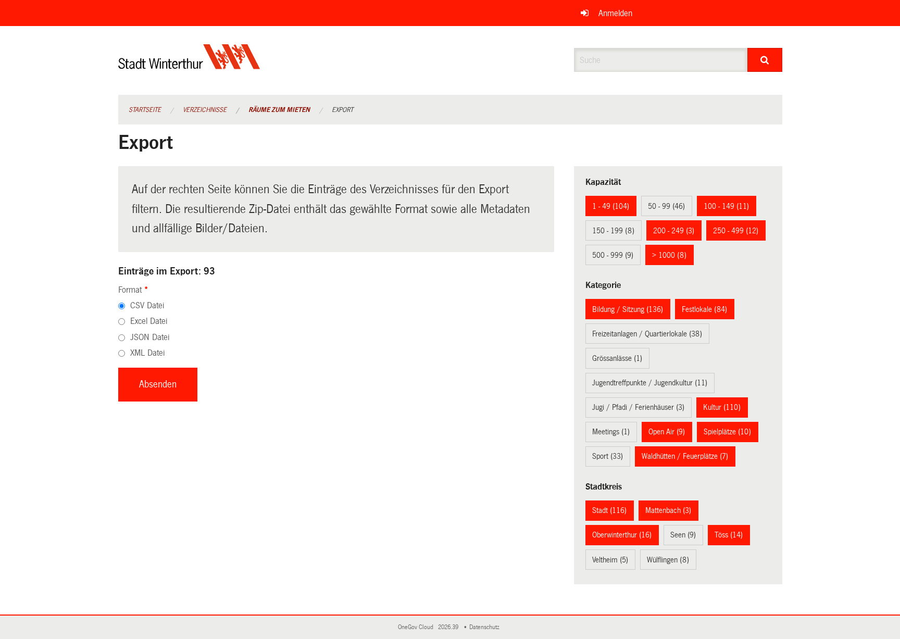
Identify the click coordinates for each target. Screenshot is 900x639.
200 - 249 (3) (673, 231)
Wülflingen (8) (668, 560)
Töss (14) (729, 535)
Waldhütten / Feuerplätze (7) (685, 456)
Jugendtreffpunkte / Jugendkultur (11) (649, 383)
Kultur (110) (722, 407)
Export (342, 110)
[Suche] (764, 60)
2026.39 (448, 627)
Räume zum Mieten (279, 110)
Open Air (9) (666, 432)
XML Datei (147, 352)
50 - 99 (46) (666, 206)
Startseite (145, 110)
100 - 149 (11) (726, 206)
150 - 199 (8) (613, 231)
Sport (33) (607, 456)
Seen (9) (683, 535)
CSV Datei (147, 305)
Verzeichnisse (205, 110)
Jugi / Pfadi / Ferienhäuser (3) (638, 407)
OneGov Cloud (417, 627)
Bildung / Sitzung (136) (627, 309)
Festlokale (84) (704, 309)
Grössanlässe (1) (617, 358)
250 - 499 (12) (735, 231)
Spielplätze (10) (727, 432)
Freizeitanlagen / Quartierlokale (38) (647, 334)
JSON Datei (149, 337)
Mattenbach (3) (668, 510)
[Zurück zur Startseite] (189, 65)
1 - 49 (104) (610, 206)
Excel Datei (148, 321)
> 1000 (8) (669, 255)
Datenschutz (486, 627)
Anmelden (615, 13)
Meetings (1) (611, 432)
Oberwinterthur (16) (622, 535)
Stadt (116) (609, 510)
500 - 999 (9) (612, 255)
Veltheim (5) (610, 560)
